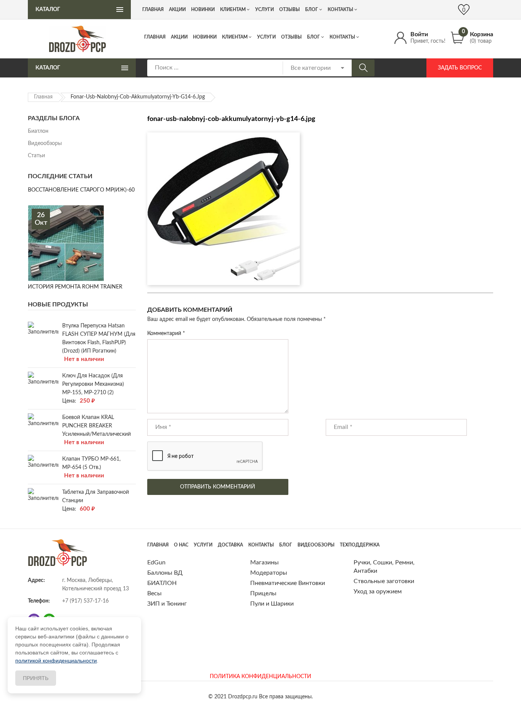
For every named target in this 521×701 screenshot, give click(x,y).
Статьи (36, 155)
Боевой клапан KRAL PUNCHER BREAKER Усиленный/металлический (96, 426)
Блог (313, 37)
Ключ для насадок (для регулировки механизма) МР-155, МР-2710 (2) (93, 384)
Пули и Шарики (272, 604)
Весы (154, 593)
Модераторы (268, 573)
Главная (155, 37)
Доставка (230, 545)
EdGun (156, 562)
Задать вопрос (460, 68)
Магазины (264, 562)
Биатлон (38, 131)
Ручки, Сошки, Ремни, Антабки (384, 566)
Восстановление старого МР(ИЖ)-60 (81, 190)
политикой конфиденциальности (56, 660)
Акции (179, 37)
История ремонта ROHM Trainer (75, 287)
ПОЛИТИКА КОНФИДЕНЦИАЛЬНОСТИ (260, 676)
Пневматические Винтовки (287, 583)
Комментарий (166, 333)
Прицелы (263, 593)
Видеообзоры (45, 143)
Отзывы (291, 37)
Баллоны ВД (165, 573)
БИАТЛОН (162, 583)
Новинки (205, 37)
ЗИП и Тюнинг (167, 604)
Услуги (266, 37)
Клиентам (235, 37)
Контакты (342, 37)
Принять (35, 678)
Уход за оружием (378, 591)
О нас (181, 545)
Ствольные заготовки (384, 581)
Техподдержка (359, 545)
